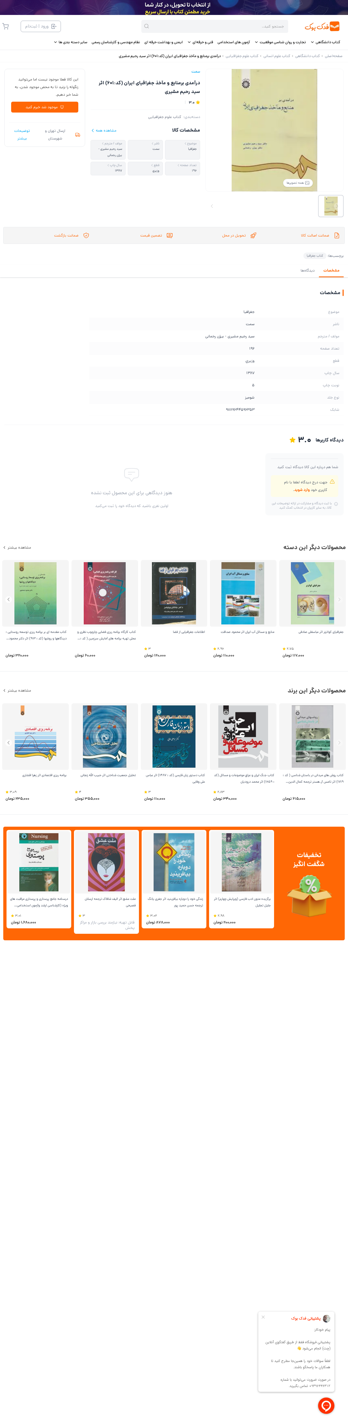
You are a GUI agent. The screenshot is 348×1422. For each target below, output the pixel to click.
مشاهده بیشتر (19, 547)
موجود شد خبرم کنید (42, 107)
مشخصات (331, 270)
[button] (8, 599)
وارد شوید (302, 490)
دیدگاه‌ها (308, 270)
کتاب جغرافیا (315, 255)
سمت (195, 71)
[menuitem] (325, 42)
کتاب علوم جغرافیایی (164, 117)
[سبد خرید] (5, 26)
